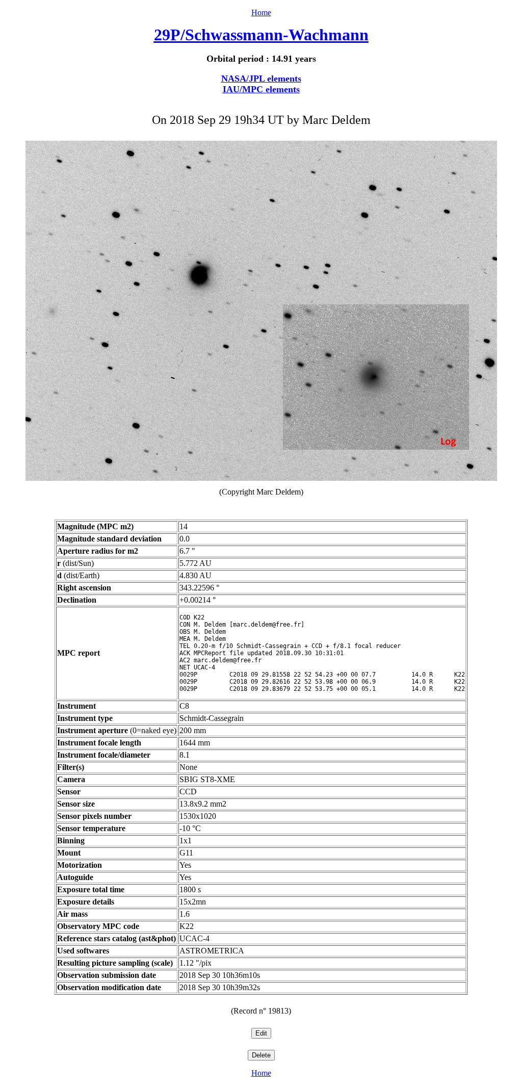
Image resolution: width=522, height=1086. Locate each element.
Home (261, 12)
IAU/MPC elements (261, 89)
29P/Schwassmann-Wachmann (261, 34)
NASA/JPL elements (261, 78)
